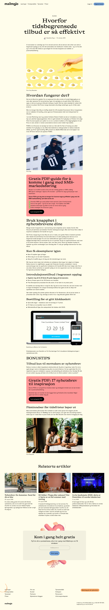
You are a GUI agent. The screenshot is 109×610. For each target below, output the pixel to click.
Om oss (32, 589)
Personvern (58, 594)
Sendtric (42, 351)
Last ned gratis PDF (36, 212)
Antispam (58, 592)
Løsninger (24, 4)
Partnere (33, 594)
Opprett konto (99, 4)
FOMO (28, 126)
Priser (46, 4)
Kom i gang (54, 553)
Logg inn (89, 4)
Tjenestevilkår (59, 589)
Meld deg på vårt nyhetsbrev (90, 590)
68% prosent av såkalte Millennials (56, 129)
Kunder (32, 592)
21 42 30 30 (90, 604)
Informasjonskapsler (61, 596)
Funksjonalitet (32, 4)
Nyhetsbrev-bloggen (36, 596)
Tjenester (40, 4)
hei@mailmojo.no (81, 604)
